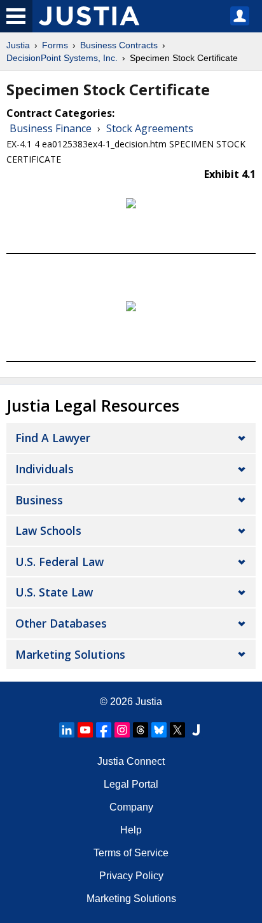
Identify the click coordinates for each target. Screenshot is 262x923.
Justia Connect (131, 761)
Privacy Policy (131, 875)
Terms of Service (131, 852)
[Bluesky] (159, 730)
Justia (18, 45)
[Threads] (140, 730)
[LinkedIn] (66, 730)
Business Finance (51, 128)
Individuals (44, 468)
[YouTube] (85, 730)
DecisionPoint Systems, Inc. (62, 58)
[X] (177, 730)
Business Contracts (119, 45)
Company (131, 807)
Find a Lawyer (52, 437)
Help (131, 830)
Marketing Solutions (70, 654)
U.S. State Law (54, 592)
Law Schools (48, 530)
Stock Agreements (149, 128)
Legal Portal (131, 784)
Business (39, 500)
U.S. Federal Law (59, 561)
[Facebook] (103, 730)
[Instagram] (122, 730)
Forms (55, 45)
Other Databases (61, 623)
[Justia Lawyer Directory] (195, 730)
